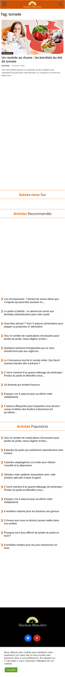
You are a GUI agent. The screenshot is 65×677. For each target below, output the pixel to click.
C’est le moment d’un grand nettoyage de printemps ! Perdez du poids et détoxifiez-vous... (33, 374)
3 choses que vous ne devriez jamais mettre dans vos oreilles (31, 522)
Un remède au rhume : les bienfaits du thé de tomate (32, 59)
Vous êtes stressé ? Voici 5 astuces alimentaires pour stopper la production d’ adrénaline (33, 325)
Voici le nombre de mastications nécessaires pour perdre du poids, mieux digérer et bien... (31, 337)
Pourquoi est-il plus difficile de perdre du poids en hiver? (31, 534)
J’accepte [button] (11, 670)
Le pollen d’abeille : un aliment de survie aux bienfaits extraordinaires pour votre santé (29, 313)
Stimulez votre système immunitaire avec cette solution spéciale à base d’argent (30, 476)
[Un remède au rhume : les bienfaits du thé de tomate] (32, 37)
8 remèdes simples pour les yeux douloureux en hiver (30, 546)
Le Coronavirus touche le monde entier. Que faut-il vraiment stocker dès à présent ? (32, 362)
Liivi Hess (5, 65)
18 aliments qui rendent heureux (22, 384)
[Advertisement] (32, 139)
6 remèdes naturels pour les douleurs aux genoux (31, 511)
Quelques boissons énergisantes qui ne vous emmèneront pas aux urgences (29, 349)
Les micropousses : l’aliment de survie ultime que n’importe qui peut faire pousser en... (31, 300)
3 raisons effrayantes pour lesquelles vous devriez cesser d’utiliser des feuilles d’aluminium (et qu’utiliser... (32, 409)
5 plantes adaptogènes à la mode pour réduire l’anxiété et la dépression (29, 464)
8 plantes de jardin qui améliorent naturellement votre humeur (33, 452)
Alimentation (7, 53)
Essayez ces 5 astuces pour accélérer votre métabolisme (28, 395)
